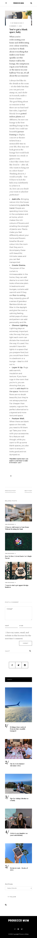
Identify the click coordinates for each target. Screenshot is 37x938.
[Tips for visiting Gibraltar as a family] (18, 784)
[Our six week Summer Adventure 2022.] (18, 749)
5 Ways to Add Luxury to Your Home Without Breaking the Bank (17, 528)
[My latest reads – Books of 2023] (18, 853)
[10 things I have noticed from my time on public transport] (18, 704)
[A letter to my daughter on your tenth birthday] (18, 818)
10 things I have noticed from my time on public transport (18, 729)
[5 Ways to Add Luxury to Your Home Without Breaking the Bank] (18, 512)
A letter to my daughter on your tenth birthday (18, 834)
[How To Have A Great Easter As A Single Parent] (18, 541)
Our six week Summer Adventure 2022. (17, 765)
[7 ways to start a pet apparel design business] (18, 571)
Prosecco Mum (17, 23)
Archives (9, 884)
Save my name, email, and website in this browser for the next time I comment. (18, 635)
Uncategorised (9, 524)
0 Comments (12, 26)
